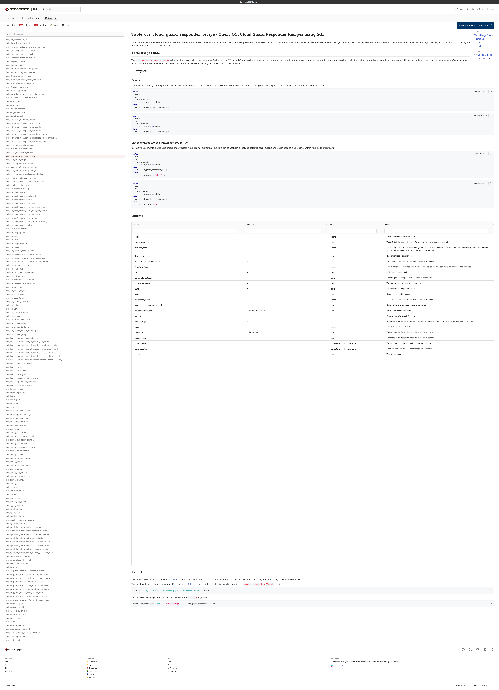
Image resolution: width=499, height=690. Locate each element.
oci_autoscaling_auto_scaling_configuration (25, 94)
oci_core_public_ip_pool (16, 290)
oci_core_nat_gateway (15, 276)
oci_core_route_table (15, 294)
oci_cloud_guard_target (16, 159)
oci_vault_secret (13, 640)
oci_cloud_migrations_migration (20, 163)
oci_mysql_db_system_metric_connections (24, 527)
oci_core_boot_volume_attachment (21, 196)
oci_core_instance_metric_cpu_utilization (23, 254)
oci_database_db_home (16, 370)
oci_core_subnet (13, 305)
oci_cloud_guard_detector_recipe (20, 148)
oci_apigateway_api (14, 65)
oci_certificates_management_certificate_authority (28, 134)
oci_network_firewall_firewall (18, 560)
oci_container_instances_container (21, 178)
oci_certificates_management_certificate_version (27, 141)
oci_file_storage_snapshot (17, 418)
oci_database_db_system (17, 374)
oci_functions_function (16, 425)
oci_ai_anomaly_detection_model (20, 54)
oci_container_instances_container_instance (25, 181)
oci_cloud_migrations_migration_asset (22, 167)
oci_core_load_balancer (16, 269)
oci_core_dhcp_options (16, 232)
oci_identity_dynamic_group (18, 458)
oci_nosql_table (12, 567)
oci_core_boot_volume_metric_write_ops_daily (25, 218)
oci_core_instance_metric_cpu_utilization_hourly (27, 261)
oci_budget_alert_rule (15, 112)
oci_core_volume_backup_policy (19, 327)
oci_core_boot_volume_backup (19, 199)
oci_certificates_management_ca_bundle (23, 127)
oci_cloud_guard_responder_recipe (21, 156)
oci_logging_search (14, 505)
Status (10, 686)
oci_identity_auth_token (16, 432)
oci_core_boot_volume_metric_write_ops (23, 214)
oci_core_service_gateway (17, 301)
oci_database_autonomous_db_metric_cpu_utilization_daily (31, 345)
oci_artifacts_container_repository (20, 83)
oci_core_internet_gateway (17, 265)
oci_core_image (12, 239)
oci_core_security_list (15, 298)
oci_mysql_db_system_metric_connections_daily (26, 531)
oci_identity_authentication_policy (20, 436)
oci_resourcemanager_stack (18, 629)
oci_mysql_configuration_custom (20, 520)
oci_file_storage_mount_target (19, 414)
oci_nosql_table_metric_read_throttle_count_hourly (28, 578)
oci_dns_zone (12, 403)
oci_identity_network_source (18, 465)
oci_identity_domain (15, 454)
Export (477, 46)
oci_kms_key (11, 487)
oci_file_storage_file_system (18, 410)
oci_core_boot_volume (15, 192)
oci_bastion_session (14, 105)
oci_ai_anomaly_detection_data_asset (22, 50)
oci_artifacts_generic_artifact (18, 87)
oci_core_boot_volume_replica (19, 225)
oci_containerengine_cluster (18, 185)
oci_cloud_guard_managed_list (19, 152)
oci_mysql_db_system (15, 523)
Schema (478, 42)
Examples (479, 38)
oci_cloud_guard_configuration (19, 145)
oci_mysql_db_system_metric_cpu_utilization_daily (28, 541)
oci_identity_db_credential (17, 450)
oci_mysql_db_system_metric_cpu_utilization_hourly (28, 545)
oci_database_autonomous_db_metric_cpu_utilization (29, 341)
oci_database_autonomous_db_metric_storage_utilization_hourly (34, 360)
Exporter (173, 579)
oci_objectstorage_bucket (17, 603)
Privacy (484, 686)
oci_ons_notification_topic (17, 611)
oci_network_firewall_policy (17, 563)
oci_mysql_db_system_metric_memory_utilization (27, 549)
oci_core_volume (13, 316)
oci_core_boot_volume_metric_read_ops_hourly (26, 210)
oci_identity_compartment (17, 443)
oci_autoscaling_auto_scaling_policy (21, 98)
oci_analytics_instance (15, 61)
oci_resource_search (15, 625)
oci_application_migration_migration (22, 68)
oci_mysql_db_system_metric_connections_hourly (27, 534)
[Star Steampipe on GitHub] (50, 18)
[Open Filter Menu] (240, 231)
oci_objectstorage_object (17, 607)
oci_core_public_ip (14, 287)
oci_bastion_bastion (14, 101)
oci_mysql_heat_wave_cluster (18, 556)
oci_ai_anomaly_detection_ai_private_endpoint (26, 47)
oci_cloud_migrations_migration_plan (22, 170)
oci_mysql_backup (14, 509)
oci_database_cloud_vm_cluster (19, 363)
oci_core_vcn (11, 309)
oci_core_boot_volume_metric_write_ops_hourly (26, 221)
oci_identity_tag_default (16, 472)
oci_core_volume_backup (17, 323)
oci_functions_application (17, 421)
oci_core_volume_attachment (18, 319)
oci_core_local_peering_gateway (20, 272)
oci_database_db (13, 367)
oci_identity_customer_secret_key (20, 447)
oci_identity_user (13, 483)
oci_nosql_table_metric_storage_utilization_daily (27, 585)
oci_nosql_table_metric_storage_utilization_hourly (27, 589)
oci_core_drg (11, 236)
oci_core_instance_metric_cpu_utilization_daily (26, 258)
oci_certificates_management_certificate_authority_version (31, 138)
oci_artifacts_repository (16, 90)
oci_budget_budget (14, 116)
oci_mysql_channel (14, 512)
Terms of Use (461, 686)
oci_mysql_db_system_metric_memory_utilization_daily (29, 552)
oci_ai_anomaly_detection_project (20, 58)
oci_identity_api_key (14, 429)
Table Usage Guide (483, 35)
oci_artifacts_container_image (19, 76)
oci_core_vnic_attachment (17, 312)
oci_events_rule (12, 407)
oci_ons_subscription (15, 614)
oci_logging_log (13, 498)
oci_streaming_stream (15, 636)
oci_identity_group (14, 461)
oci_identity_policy (14, 469)
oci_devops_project (14, 389)
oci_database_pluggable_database (21, 381)
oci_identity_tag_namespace (18, 476)
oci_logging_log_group (16, 501)
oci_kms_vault (12, 494)
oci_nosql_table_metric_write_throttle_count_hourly (28, 600)
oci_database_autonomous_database (22, 338)
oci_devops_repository (15, 392)
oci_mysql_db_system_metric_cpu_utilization (25, 538)
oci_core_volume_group (16, 334)
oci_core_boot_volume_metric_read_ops (23, 203)
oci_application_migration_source (20, 72)
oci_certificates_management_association (24, 123)
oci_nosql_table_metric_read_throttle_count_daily (27, 574)
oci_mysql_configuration (16, 516)
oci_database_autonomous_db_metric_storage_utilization (31, 352)
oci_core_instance (13, 247)
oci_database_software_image (19, 385)
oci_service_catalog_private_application (23, 632)
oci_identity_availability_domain (20, 440)
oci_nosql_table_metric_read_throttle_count (25, 571)
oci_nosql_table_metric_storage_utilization (24, 581)
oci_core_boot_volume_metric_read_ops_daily (25, 207)
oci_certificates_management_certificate (23, 130)
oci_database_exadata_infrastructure (22, 378)
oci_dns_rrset (12, 396)
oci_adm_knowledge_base (17, 39)
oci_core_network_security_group (20, 283)
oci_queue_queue (13, 618)
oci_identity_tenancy (15, 480)
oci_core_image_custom (16, 243)
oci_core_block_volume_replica (19, 189)
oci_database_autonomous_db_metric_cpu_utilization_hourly (32, 349)
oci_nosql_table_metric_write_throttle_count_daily (27, 596)
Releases (192, 584)
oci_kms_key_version (15, 490)
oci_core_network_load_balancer (20, 279)
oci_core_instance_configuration (20, 250)
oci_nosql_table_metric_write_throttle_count (25, 592)
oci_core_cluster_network (17, 229)
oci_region (10, 621)
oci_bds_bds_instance (15, 108)
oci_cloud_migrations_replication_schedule (24, 174)
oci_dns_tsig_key (13, 400)
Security (474, 686)
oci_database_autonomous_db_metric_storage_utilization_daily (33, 356)
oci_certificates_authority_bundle (20, 119)
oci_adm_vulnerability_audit (18, 43)
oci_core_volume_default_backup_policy (23, 330)
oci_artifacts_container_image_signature (23, 79)
